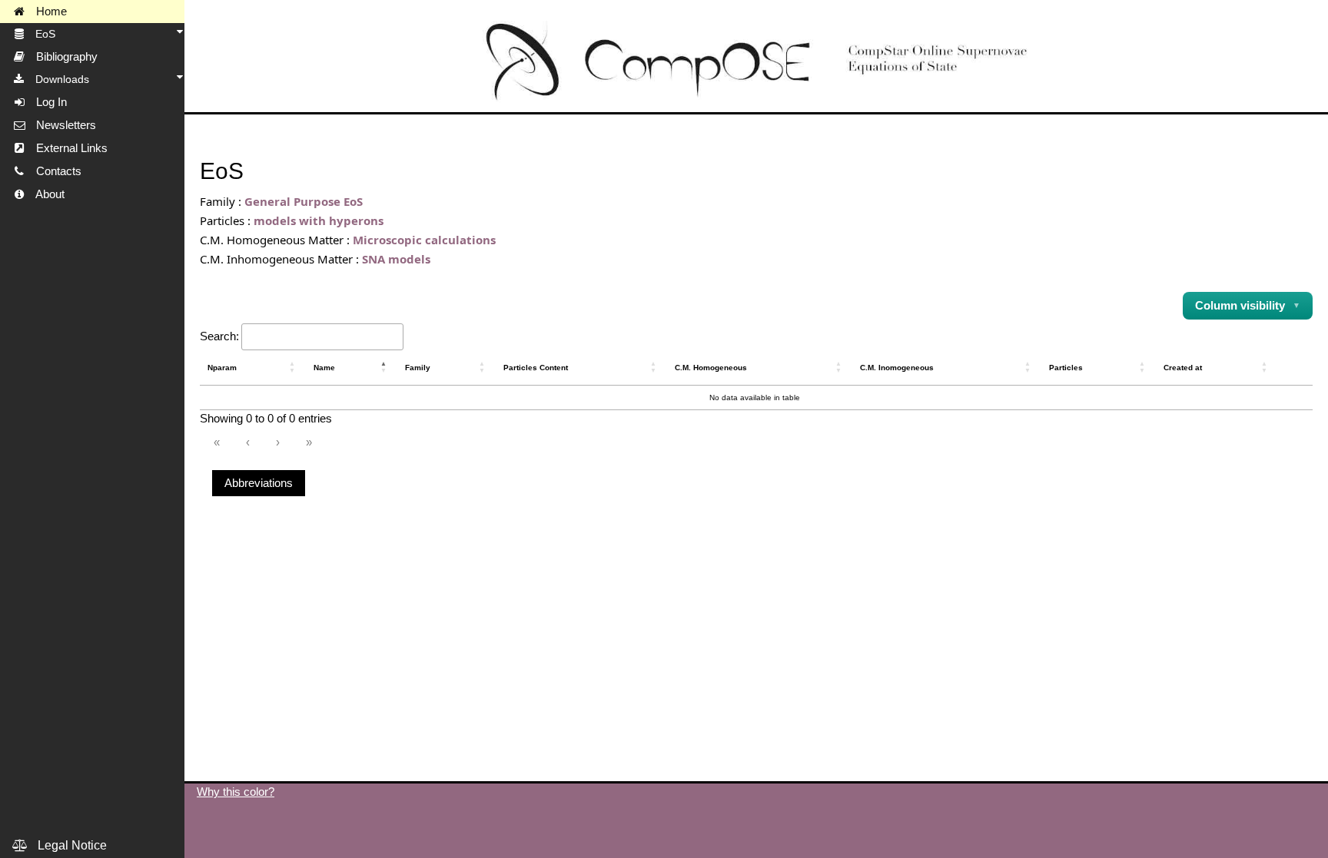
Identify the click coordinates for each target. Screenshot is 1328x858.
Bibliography (62, 57)
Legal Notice (67, 845)
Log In (47, 102)
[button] (293, 367)
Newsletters (61, 125)
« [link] (217, 442)
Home (47, 11)
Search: (219, 336)
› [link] (278, 442)
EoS (40, 34)
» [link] (309, 442)
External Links (67, 148)
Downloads (57, 79)
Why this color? (235, 791)
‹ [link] (248, 442)
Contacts (54, 171)
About (46, 194)
